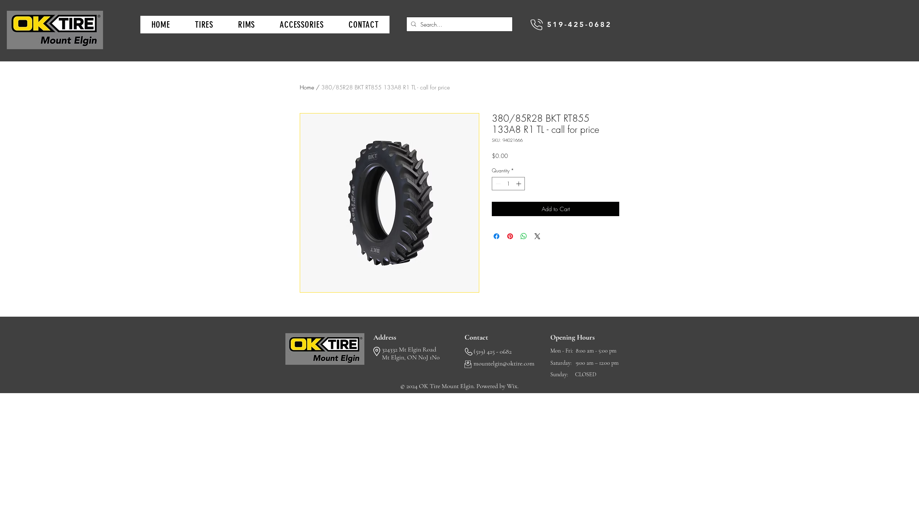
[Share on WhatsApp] (523, 236)
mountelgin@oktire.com (504, 363)
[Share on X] (537, 236)
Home (307, 87)
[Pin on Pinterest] (510, 236)
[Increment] (519, 183)
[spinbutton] (508, 183)
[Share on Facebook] (496, 236)
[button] (204, 24)
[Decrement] (497, 183)
